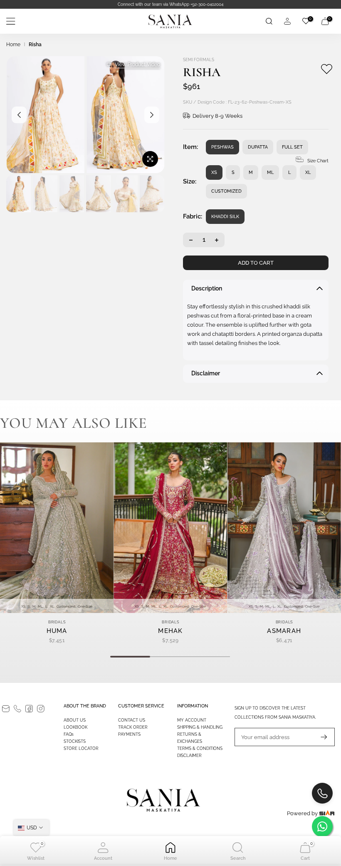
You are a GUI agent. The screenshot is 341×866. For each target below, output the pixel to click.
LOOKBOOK (75, 727)
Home (13, 44)
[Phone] (17, 709)
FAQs (69, 734)
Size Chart (318, 161)
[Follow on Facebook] (29, 709)
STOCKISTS (75, 741)
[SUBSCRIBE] (319, 737)
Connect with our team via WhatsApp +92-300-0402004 (170, 4)
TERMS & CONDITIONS (199, 748)
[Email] (6, 709)
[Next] (151, 115)
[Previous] (19, 115)
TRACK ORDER (133, 727)
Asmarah (284, 631)
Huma (57, 631)
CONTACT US (131, 720)
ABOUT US (75, 720)
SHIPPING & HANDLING (199, 727)
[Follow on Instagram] (40, 709)
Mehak (170, 631)
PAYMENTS (129, 734)
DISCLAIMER (189, 755)
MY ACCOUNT (191, 720)
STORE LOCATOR (81, 748)
